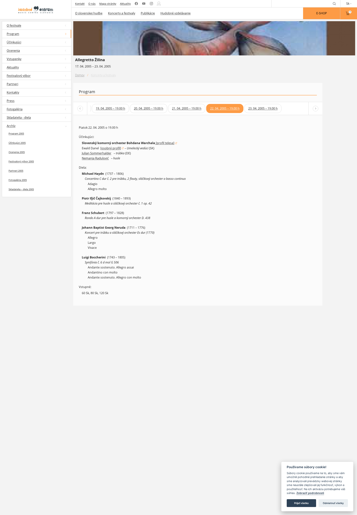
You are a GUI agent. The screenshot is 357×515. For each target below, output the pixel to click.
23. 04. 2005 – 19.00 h (263, 108)
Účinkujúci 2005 (17, 142)
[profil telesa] (166, 143)
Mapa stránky (107, 3)
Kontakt (80, 3)
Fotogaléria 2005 (18, 180)
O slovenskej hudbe (88, 13)
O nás (92, 3)
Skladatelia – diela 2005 (21, 189)
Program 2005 (16, 133)
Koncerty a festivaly (121, 13)
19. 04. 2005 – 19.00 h (110, 108)
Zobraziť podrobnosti (310, 493)
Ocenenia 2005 (17, 152)
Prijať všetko (301, 503)
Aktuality (125, 3)
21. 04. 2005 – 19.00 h (186, 108)
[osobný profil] (112, 148)
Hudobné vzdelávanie (175, 13)
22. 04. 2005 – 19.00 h (224, 108)
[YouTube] (143, 3)
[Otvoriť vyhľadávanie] (334, 3)
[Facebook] (136, 3)
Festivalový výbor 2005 (21, 161)
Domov (79, 75)
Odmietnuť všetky (333, 503)
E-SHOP (321, 13)
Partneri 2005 (16, 170)
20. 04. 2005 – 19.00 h (148, 108)
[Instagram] (151, 3)
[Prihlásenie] (159, 3)
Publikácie (148, 13)
